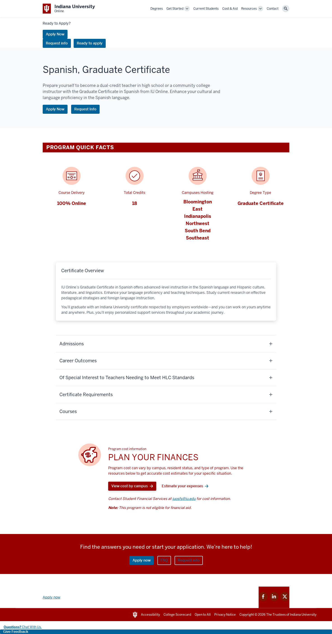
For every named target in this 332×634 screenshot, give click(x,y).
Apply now (142, 560)
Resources (249, 9)
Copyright (246, 615)
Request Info (85, 109)
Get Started (174, 9)
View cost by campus (129, 486)
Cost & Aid (230, 9)
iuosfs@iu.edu (184, 498)
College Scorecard (177, 615)
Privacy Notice (225, 615)
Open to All (203, 615)
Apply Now (55, 34)
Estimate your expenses (182, 486)
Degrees (156, 9)
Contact (272, 9)
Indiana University (303, 615)
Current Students (206, 9)
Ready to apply (90, 43)
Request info (57, 43)
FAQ (164, 560)
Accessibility (150, 615)
